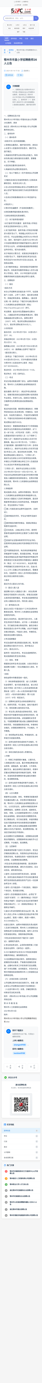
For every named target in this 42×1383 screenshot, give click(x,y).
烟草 (18, 32)
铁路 (24, 32)
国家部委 (16, 28)
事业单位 (9, 25)
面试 (32, 38)
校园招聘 (31, 28)
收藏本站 (25, 1)
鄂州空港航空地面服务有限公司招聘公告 (24, 1215)
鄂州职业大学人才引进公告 (19, 1184)
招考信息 (14, 38)
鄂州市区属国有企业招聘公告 (20, 1196)
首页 (6, 38)
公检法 (25, 25)
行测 (26, 38)
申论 (20, 38)
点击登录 (25, 5)
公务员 (17, 25)
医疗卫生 (32, 25)
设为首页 (18, 1)
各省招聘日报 (18, 43)
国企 (9, 28)
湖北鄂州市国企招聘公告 (18, 1209)
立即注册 (18, 5)
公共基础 (8, 43)
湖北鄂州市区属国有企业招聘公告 (21, 1190)
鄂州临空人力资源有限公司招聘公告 (22, 1178)
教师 (24, 28)
